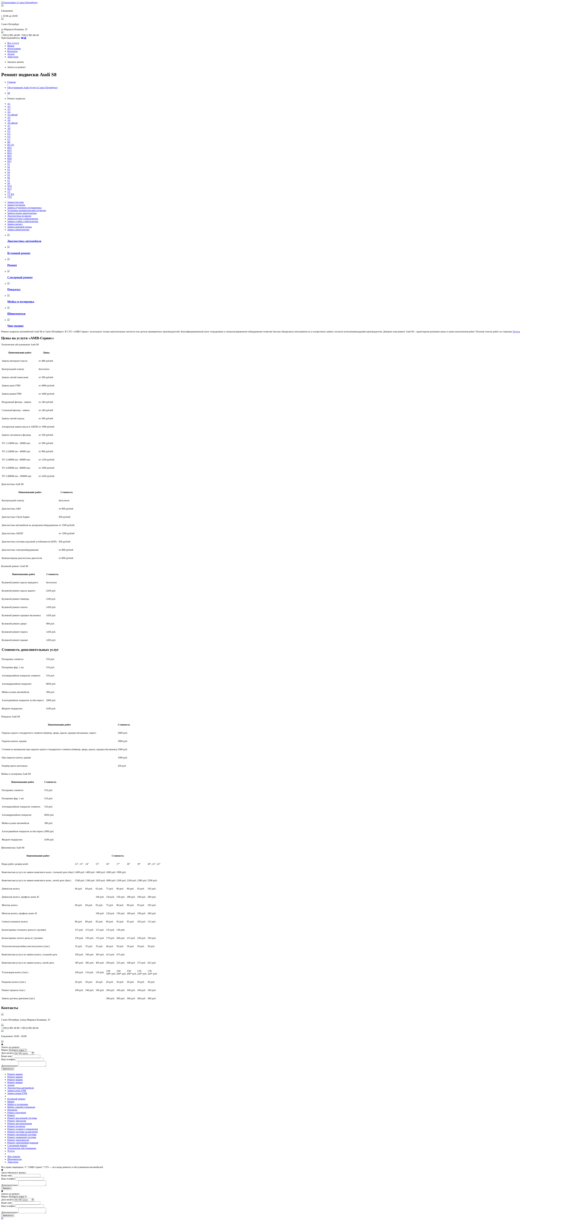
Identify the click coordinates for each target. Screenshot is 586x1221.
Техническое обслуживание (21, 1148)
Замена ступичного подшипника (24, 207)
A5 (8, 117)
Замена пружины (16, 205)
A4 (8, 112)
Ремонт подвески (16, 1126)
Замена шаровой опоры (19, 227)
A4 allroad (12, 114)
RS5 (9, 156)
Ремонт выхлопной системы (22, 1118)
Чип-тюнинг (13, 1156)
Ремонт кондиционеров (19, 1123)
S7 (8, 180)
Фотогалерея (14, 48)
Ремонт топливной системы (21, 1134)
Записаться (7, 1069)
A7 (8, 125)
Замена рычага (15, 224)
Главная (11, 82)
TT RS (10, 194)
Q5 (8, 136)
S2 (8, 167)
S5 (8, 175)
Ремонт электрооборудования (22, 1142)
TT (8, 191)
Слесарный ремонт (17, 1145)
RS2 (9, 147)
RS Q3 (10, 145)
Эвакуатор (12, 56)
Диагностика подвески (19, 216)
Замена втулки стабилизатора (22, 218)
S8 (8, 93)
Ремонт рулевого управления (22, 1129)
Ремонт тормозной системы (21, 1137)
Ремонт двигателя (16, 1120)
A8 (8, 128)
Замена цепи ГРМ (16, 1090)
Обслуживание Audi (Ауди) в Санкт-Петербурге (32, 87)
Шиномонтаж (14, 1159)
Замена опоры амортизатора (22, 213)
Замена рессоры (15, 202)
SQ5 (9, 186)
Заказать (6, 1188)
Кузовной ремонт (16, 1099)
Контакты (12, 51)
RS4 (9, 153)
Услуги (516, 331)
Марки (10, 46)
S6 (8, 177)
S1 (8, 164)
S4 (8, 172)
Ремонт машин (15, 1074)
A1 (8, 103)
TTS (9, 197)
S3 (8, 169)
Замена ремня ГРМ (17, 1093)
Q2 (8, 131)
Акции (10, 54)
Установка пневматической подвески (26, 210)
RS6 (9, 158)
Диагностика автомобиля (20, 1088)
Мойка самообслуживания (21, 1107)
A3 (8, 109)
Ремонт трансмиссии (18, 1140)
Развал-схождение (16, 1112)
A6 (8, 120)
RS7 (9, 161)
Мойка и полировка (17, 1104)
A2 (8, 106)
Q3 (8, 134)
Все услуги (13, 43)
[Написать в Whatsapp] (293, 1218)
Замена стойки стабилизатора (22, 221)
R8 (8, 142)
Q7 (8, 139)
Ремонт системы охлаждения (22, 1131)
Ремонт (11, 1115)
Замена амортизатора (18, 229)
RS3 (9, 150)
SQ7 (9, 188)
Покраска (12, 1110)
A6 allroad (12, 123)
